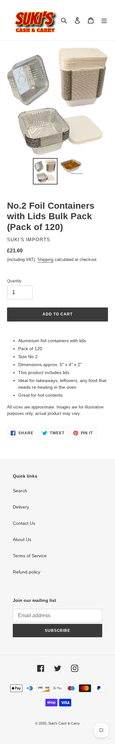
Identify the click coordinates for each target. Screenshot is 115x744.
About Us (22, 539)
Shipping (45, 259)
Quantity (14, 281)
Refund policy (26, 571)
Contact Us (24, 523)
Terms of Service (30, 555)
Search (20, 490)
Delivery (21, 506)
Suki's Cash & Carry (64, 723)
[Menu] (104, 19)
